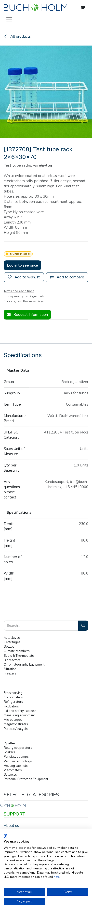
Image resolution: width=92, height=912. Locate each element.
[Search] (83, 626)
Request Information (30, 314)
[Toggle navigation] (9, 19)
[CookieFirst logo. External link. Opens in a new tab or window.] (5, 836)
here (56, 877)
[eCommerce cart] (82, 7)
